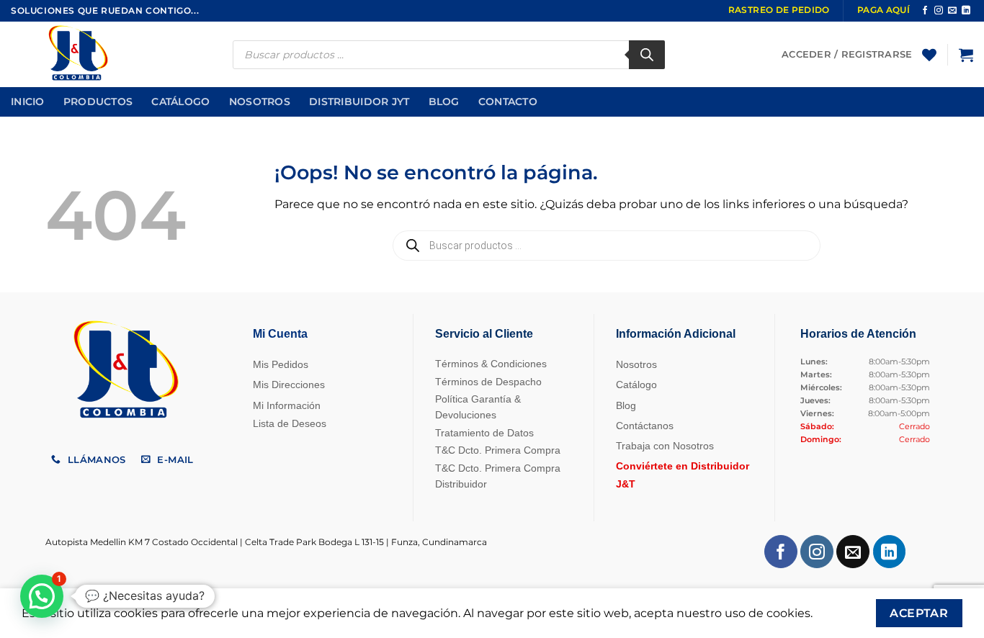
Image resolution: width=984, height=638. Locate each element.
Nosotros (259, 101)
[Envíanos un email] (952, 11)
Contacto (507, 101)
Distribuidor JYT (359, 101)
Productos (98, 101)
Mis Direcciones (289, 384)
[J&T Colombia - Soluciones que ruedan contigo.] (83, 54)
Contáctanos (645, 425)
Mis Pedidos (280, 364)
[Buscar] (647, 54)
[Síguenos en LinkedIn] (966, 11)
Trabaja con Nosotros (665, 445)
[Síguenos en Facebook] (925, 11)
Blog (444, 101)
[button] (966, 55)
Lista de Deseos (289, 423)
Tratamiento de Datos (484, 433)
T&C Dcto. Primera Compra (497, 450)
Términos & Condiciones (491, 363)
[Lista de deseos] (929, 55)
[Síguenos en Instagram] (938, 11)
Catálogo (180, 101)
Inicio (28, 101)
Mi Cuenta (280, 334)
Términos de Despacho (488, 381)
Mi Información (287, 405)
